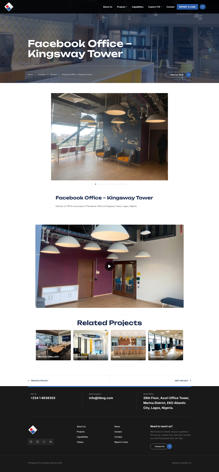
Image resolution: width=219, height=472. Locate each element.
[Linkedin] (31, 442)
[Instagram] (44, 442)
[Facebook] (37, 442)
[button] (203, 6)
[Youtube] (51, 442)
